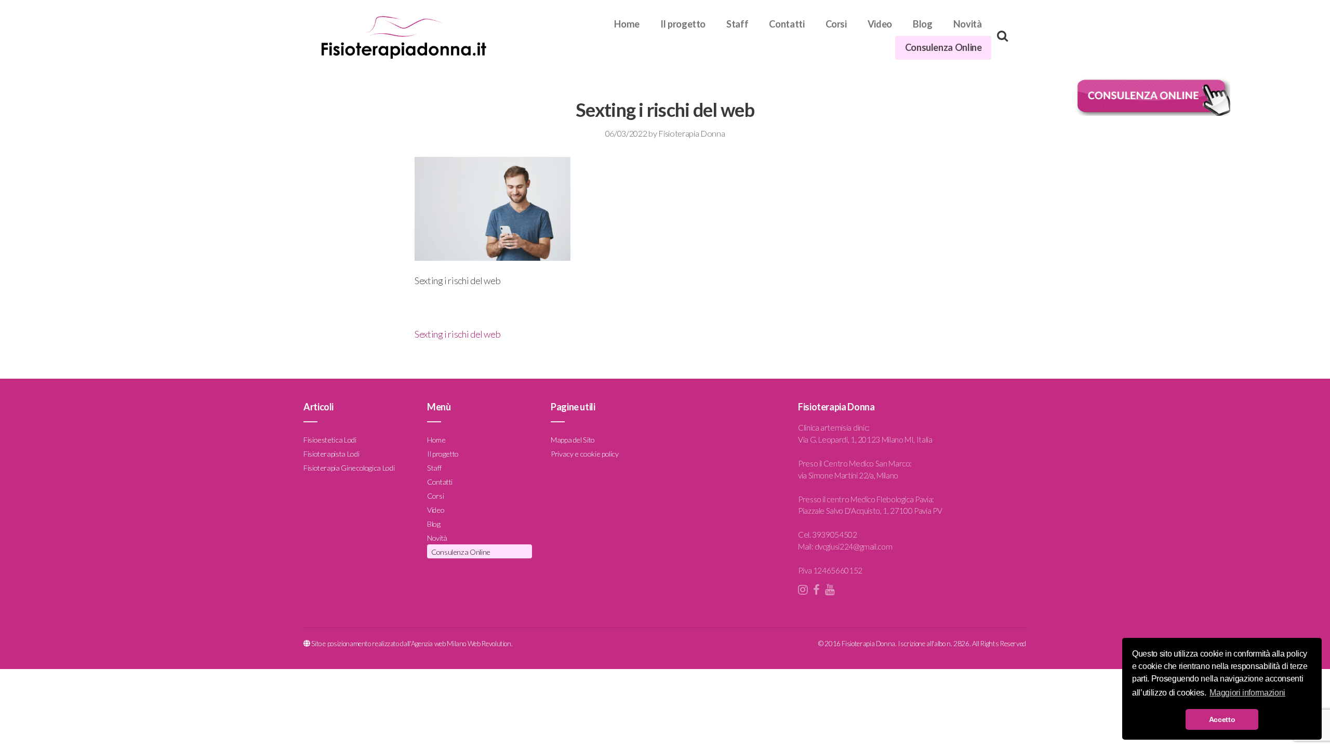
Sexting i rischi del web (457, 334)
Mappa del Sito (573, 439)
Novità (967, 24)
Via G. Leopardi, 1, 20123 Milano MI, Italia (865, 439)
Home (627, 24)
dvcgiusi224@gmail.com (853, 546)
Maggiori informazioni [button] (1247, 692)
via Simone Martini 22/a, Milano (848, 475)
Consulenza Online (943, 47)
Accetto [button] (1222, 719)
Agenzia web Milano (439, 643)
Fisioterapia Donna (691, 133)
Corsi (836, 24)
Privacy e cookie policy (585, 453)
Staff (737, 24)
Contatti (786, 24)
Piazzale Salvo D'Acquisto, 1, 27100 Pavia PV (870, 510)
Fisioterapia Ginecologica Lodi (348, 467)
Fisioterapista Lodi (331, 453)
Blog (923, 24)
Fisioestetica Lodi (329, 439)
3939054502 (834, 534)
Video (880, 24)
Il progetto (683, 24)
